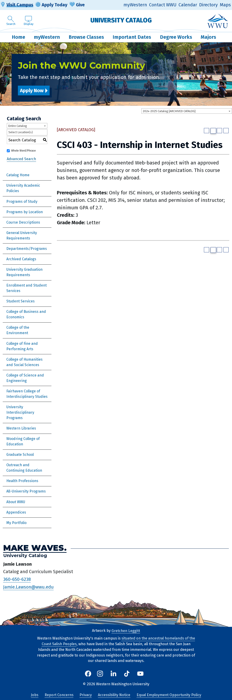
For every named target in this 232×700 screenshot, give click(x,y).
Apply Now (32, 90)
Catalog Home (17, 175)
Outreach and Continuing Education (24, 468)
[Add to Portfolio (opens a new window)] (206, 130)
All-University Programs (26, 491)
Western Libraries (21, 428)
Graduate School (20, 454)
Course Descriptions (23, 222)
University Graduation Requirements (24, 272)
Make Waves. (35, 548)
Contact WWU (162, 4)
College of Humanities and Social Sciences (24, 362)
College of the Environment (17, 330)
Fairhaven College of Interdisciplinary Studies (27, 394)
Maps (225, 4)
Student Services (20, 301)
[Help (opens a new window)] (226, 130)
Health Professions (22, 481)
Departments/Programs (26, 248)
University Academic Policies (23, 188)
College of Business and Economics (26, 314)
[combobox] (186, 111)
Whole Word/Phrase (23, 150)
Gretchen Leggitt (125, 630)
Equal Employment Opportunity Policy (169, 695)
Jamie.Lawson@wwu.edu (28, 587)
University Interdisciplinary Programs (20, 412)
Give (80, 4)
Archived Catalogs (21, 259)
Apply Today (54, 4)
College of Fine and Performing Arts (22, 346)
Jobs (34, 695)
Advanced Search (21, 159)
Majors (208, 37)
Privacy (86, 695)
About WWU (15, 502)
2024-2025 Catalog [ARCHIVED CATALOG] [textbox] (169, 111)
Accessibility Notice (114, 695)
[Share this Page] (213, 131)
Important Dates (132, 37)
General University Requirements (21, 235)
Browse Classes (86, 37)
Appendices (16, 512)
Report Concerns (59, 695)
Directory (208, 4)
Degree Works (176, 37)
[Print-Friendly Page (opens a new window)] (219, 130)
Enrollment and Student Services (26, 288)
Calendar (188, 4)
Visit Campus (20, 4)
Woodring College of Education (23, 441)
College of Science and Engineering (25, 378)
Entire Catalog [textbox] (17, 126)
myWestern (135, 4)
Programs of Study (21, 201)
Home (18, 37)
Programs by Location (24, 212)
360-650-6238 (17, 579)
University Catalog (121, 20)
